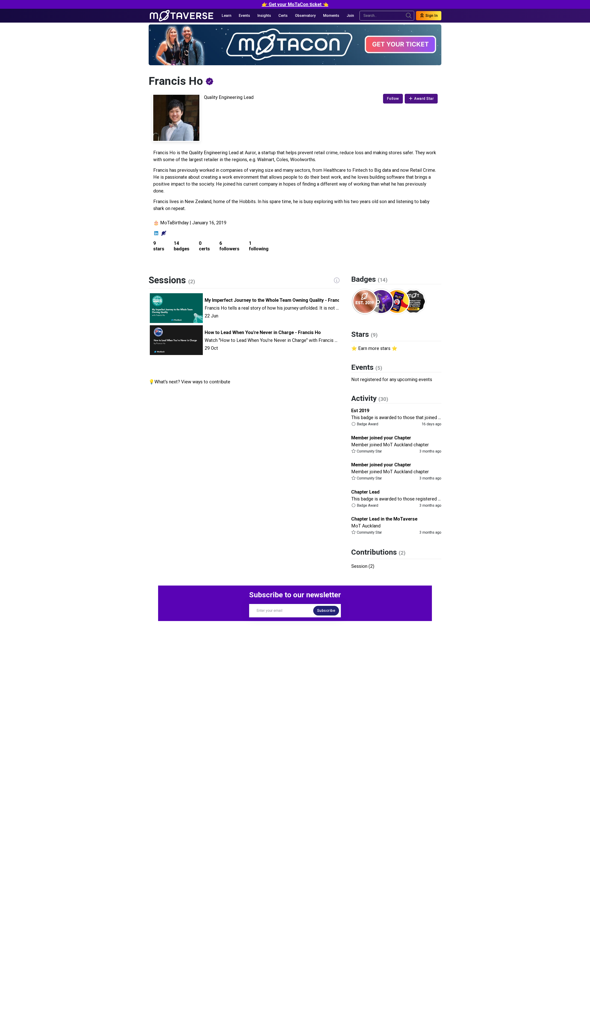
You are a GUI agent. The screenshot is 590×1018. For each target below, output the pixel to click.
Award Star (424, 98)
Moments (331, 15)
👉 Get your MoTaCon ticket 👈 (295, 4)
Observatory (305, 15)
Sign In (431, 15)
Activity (369, 398)
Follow (393, 98)
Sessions (172, 280)
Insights (264, 15)
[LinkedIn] (156, 233)
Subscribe (326, 610)
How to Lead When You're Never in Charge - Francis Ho (263, 332)
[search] (408, 15)
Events (244, 15)
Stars (364, 334)
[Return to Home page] (181, 16)
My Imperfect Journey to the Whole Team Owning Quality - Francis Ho (278, 300)
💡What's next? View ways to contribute (189, 382)
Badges (369, 279)
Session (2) (362, 566)
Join (350, 15)
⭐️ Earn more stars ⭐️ (374, 348)
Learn (226, 15)
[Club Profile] (164, 233)
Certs (283, 15)
